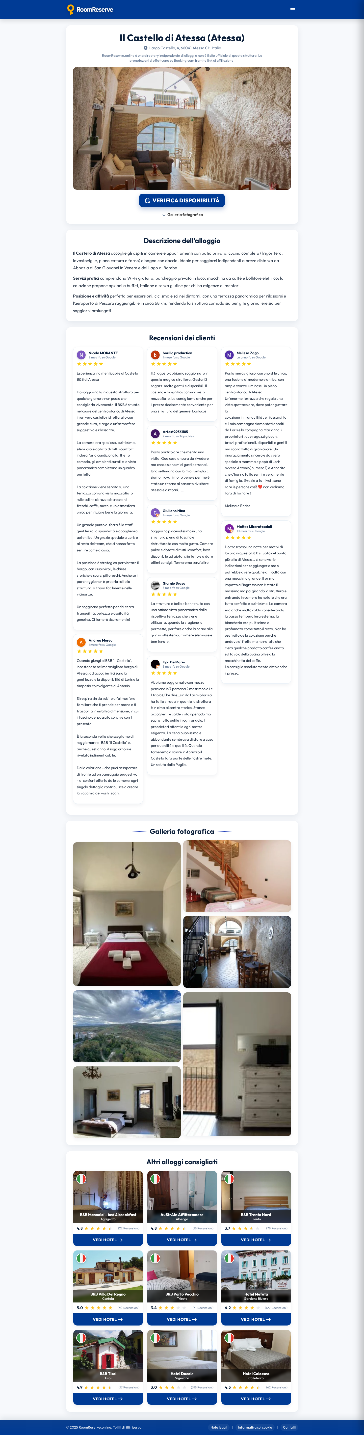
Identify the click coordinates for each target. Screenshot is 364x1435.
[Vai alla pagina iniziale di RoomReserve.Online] (90, 9)
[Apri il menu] (292, 9)
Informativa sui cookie (255, 1427)
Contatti (289, 1427)
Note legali (218, 1427)
